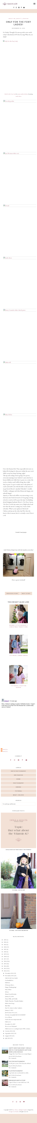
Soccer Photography (17, 1061)
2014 (5, 966)
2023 (5, 944)
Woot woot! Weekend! (11, 1026)
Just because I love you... (11, 1012)
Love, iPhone (8, 1017)
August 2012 (8, 1036)
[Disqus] (18, 719)
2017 (5, 959)
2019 (5, 954)
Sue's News (15, 1110)
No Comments (12, 1058)
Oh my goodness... (10, 985)
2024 (5, 942)
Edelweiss (7, 982)
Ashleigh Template (22, 1110)
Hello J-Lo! (8, 1022)
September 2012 (9, 1033)
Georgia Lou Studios (14, 1111)
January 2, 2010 (9, 1010)
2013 (5, 968)
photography (18, 783)
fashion (25, 18)
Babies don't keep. (10, 1003)
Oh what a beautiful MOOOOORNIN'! (15, 1015)
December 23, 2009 (10, 1024)
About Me (12, 18)
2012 (5, 971)
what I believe (18, 795)
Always (7, 992)
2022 (5, 947)
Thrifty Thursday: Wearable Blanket (14, 1001)
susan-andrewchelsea (23, 94)
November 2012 (9, 975)
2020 (5, 952)
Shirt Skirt (7, 1005)
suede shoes (18, 96)
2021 (5, 949)
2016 (5, 961)
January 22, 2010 (9, 996)
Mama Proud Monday (10, 994)
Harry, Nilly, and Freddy (11, 999)
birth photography (18, 771)
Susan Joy (5, 749)
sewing (18, 787)
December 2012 (9, 973)
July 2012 (7, 1038)
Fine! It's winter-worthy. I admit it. (13, 1008)
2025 (5, 940)
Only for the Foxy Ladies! (11, 978)
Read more (19, 1056)
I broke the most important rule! (13, 1019)
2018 (5, 956)
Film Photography (16, 1071)
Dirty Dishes (8, 989)
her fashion (18, 775)
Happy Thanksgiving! (10, 987)
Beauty (19, 18)
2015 (5, 963)
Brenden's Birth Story (17, 1080)
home (18, 779)
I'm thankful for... (9, 980)
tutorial (18, 791)
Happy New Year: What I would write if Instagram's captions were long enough (20, 1050)
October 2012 (9, 1031)
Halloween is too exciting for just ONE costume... (18, 1028)
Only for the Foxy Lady (10, 94)
